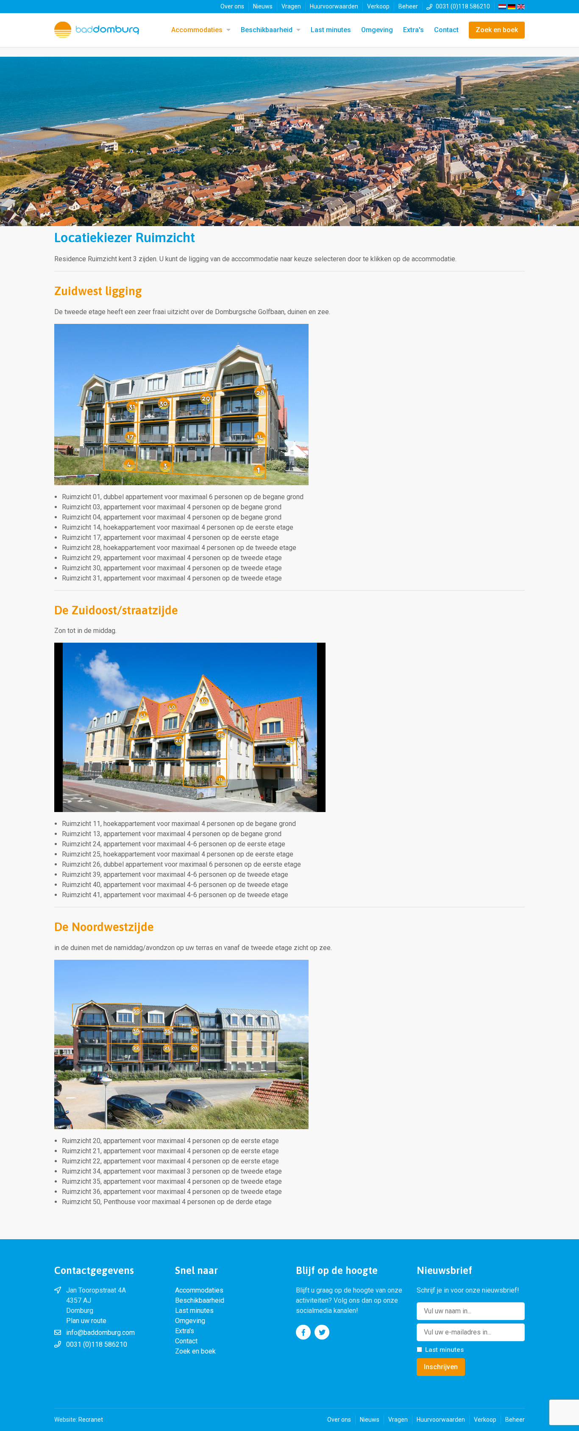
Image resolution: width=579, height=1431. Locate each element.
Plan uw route (86, 1321)
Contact (446, 30)
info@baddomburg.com (100, 1333)
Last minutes (331, 30)
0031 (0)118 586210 (463, 6)
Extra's (413, 30)
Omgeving (377, 30)
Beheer (408, 6)
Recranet (90, 1419)
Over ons (232, 6)
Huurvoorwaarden (334, 6)
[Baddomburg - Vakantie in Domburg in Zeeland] (96, 30)
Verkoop (378, 6)
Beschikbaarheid (266, 30)
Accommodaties (197, 30)
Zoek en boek (497, 30)
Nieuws (263, 6)
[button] (227, 30)
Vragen (291, 6)
